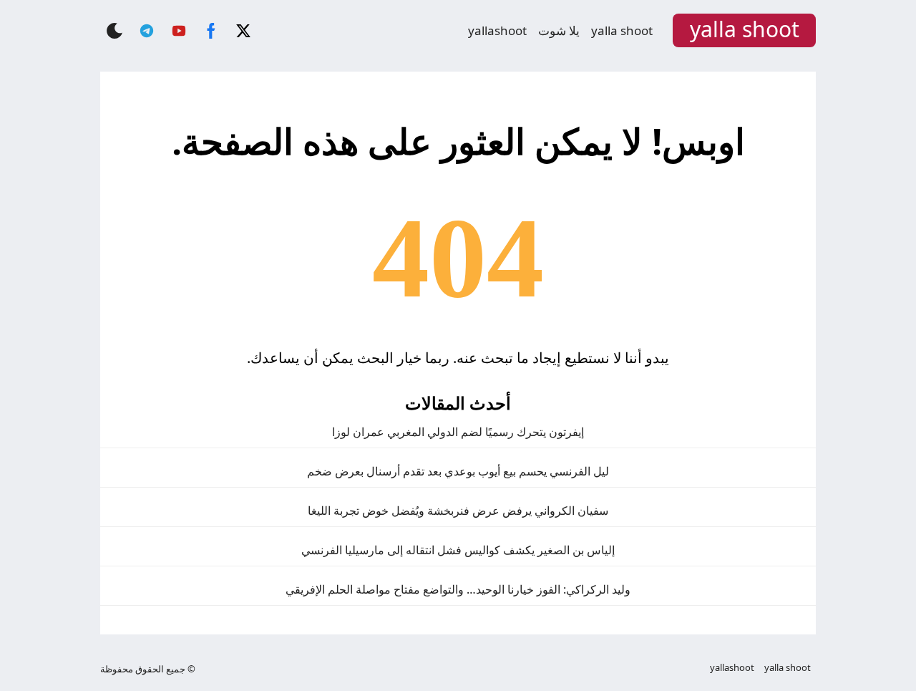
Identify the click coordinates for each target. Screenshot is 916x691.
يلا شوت (559, 30)
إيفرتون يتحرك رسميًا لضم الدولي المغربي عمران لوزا (458, 432)
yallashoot (497, 30)
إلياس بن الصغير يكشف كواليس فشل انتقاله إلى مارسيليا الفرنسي (458, 550)
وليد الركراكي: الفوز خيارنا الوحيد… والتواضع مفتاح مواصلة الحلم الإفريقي (458, 589)
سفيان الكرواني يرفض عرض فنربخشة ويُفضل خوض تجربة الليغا (458, 510)
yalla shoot (622, 30)
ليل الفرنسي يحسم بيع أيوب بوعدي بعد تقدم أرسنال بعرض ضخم (458, 471)
